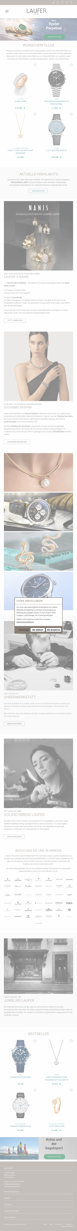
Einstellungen (24, 630)
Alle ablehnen (37, 630)
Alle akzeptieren (53, 630)
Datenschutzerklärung (25, 622)
